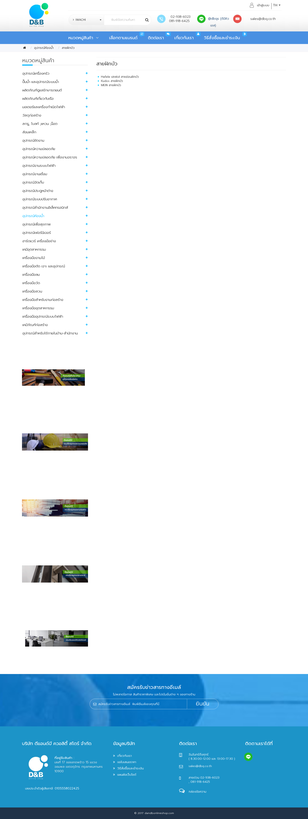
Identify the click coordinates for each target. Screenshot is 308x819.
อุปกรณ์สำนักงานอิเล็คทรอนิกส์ (45, 207)
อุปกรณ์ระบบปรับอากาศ (39, 199)
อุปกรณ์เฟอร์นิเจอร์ (36, 232)
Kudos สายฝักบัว (112, 81)
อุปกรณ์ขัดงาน (33, 140)
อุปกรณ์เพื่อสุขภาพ (36, 224)
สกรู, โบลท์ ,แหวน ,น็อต (39, 123)
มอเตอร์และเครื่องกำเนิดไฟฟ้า (43, 107)
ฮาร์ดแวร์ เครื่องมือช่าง (39, 241)
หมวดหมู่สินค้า (82, 38)
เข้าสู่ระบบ (263, 5)
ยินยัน (202, 704)
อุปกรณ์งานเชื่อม (34, 174)
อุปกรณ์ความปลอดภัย (38, 148)
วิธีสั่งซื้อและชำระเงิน (222, 38)
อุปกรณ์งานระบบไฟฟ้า (39, 165)
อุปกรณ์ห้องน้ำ (44, 47)
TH (276, 5)
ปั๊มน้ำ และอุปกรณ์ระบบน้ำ (40, 81)
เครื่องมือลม (31, 274)
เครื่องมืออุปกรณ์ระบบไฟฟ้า (42, 316)
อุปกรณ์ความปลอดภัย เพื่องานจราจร (49, 157)
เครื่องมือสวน (32, 291)
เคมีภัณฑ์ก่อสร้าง (35, 324)
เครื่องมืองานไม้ (33, 257)
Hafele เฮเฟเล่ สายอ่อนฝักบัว (120, 77)
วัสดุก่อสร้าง (31, 115)
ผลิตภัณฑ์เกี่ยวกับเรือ (38, 98)
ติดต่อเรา (156, 38)
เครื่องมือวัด (31, 283)
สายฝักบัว (68, 47)
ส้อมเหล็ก (29, 132)
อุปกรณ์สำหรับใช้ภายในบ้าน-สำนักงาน (50, 333)
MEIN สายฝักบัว (111, 85)
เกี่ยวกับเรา (184, 38)
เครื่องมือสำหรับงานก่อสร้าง (42, 299)
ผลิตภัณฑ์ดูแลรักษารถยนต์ (42, 90)
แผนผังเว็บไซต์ (126, 774)
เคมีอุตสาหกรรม (34, 249)
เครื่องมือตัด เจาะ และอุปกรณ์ (43, 266)
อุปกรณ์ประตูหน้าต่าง (37, 190)
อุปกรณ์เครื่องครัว (35, 73)
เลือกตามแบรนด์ (123, 38)
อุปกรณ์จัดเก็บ (33, 182)
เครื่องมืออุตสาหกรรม (38, 308)
